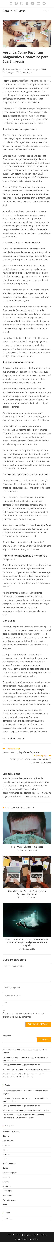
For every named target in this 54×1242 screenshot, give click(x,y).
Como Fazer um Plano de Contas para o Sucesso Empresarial (27, 892)
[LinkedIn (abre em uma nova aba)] (27, 3)
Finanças (10, 72)
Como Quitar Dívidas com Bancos (27, 846)
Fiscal (5, 1159)
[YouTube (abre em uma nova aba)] (33, 3)
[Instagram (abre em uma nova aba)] (21, 3)
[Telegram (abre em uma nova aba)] (43, 3)
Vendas (5, 1204)
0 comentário (26, 72)
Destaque (6, 1145)
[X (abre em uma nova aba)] (11, 3)
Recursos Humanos (10, 1200)
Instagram (27, 1235)
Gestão (5, 1168)
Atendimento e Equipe (11, 1131)
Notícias (6, 1181)
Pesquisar (7, 1035)
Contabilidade (8, 1140)
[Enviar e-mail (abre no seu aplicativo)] (38, 3)
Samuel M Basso (14, 11)
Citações (6, 1136)
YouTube (44, 1235)
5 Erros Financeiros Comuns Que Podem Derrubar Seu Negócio (26, 1069)
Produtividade (8, 1195)
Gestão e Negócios (10, 1172)
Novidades (7, 1186)
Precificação (7, 1191)
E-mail (36, 1235)
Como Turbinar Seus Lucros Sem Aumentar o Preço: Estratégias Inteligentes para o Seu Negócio (27, 942)
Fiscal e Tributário (9, 1163)
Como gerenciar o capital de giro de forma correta (21, 1065)
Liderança (6, 1177)
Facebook (10, 1235)
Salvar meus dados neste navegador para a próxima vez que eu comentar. (23, 1015)
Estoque (6, 1150)
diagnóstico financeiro (16, 738)
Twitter (19, 1235)
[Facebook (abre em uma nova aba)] (16, 3)
